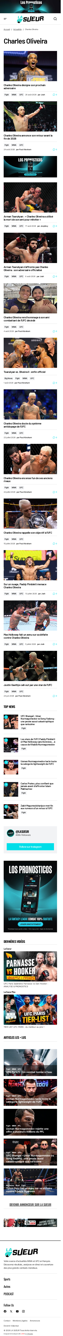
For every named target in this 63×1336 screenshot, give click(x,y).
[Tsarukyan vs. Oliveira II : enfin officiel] (30, 353)
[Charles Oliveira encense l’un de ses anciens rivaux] (30, 459)
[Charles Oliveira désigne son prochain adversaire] (30, 66)
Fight (7, 94)
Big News (8, 378)
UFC (21, 94)
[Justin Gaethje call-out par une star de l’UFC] (30, 666)
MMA (14, 94)
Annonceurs (35, 1321)
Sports (7, 1279)
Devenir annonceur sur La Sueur (30, 1204)
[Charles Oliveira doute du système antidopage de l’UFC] (30, 404)
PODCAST (9, 1294)
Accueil (7, 29)
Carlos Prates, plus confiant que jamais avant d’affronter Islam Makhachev (37, 786)
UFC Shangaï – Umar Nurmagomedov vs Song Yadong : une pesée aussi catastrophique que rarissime (38, 720)
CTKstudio (29, 1334)
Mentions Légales (20, 1321)
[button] (5, 18)
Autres (7, 1286)
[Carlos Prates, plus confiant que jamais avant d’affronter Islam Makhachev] (11, 789)
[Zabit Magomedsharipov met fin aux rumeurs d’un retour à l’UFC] (11, 811)
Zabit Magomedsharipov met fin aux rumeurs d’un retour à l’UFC (37, 807)
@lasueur (22, 831)
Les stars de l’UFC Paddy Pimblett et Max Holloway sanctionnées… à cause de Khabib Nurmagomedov (38, 742)
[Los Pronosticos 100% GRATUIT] (30, 6)
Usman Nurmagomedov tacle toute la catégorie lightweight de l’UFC (39, 762)
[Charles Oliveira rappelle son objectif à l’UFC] (30, 514)
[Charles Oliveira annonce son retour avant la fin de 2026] (30, 116)
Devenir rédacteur (11, 1326)
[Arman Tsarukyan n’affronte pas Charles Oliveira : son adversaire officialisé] (30, 248)
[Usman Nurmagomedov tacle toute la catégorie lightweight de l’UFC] (11, 767)
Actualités (17, 29)
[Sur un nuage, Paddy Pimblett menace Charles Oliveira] (30, 565)
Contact (7, 1321)
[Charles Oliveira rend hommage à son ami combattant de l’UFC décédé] (30, 298)
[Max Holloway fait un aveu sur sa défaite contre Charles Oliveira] (30, 615)
